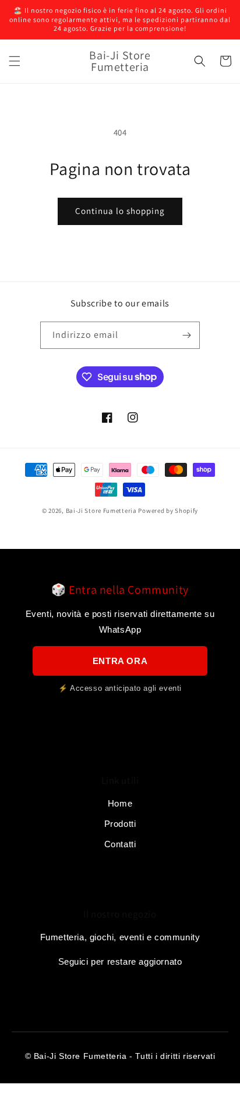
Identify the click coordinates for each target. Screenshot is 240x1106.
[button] (14, 61)
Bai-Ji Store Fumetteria (101, 510)
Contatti (120, 844)
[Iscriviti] (186, 335)
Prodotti (120, 824)
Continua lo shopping (120, 210)
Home (120, 803)
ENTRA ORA (120, 661)
